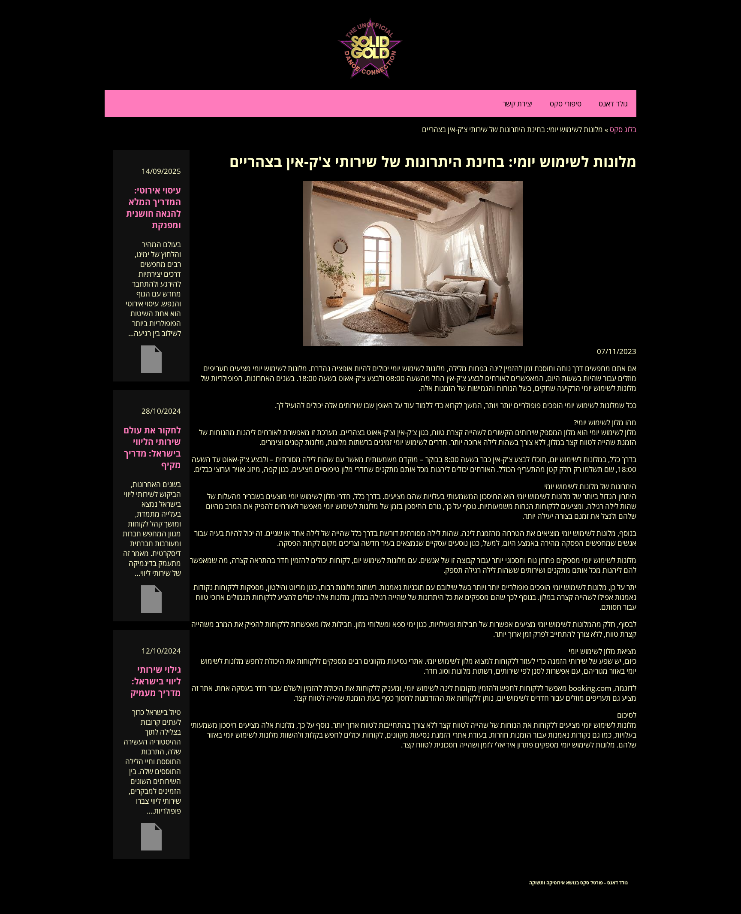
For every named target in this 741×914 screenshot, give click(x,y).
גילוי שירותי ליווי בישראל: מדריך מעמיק (155, 681)
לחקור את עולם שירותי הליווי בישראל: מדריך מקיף (152, 447)
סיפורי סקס (565, 104)
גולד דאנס (613, 104)
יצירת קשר (518, 104)
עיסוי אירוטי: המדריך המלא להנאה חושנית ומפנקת (153, 208)
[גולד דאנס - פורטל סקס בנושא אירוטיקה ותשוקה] (370, 77)
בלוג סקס (623, 129)
